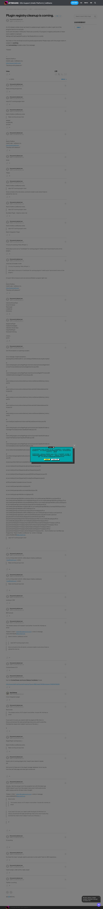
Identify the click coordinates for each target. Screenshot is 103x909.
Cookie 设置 (55, 459)
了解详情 (55, 451)
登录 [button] (91, 2)
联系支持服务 (74, 2)
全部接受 (47, 459)
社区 (81, 2)
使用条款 (40, 455)
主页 (12, 2)
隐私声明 (36, 455)
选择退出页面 (52, 456)
